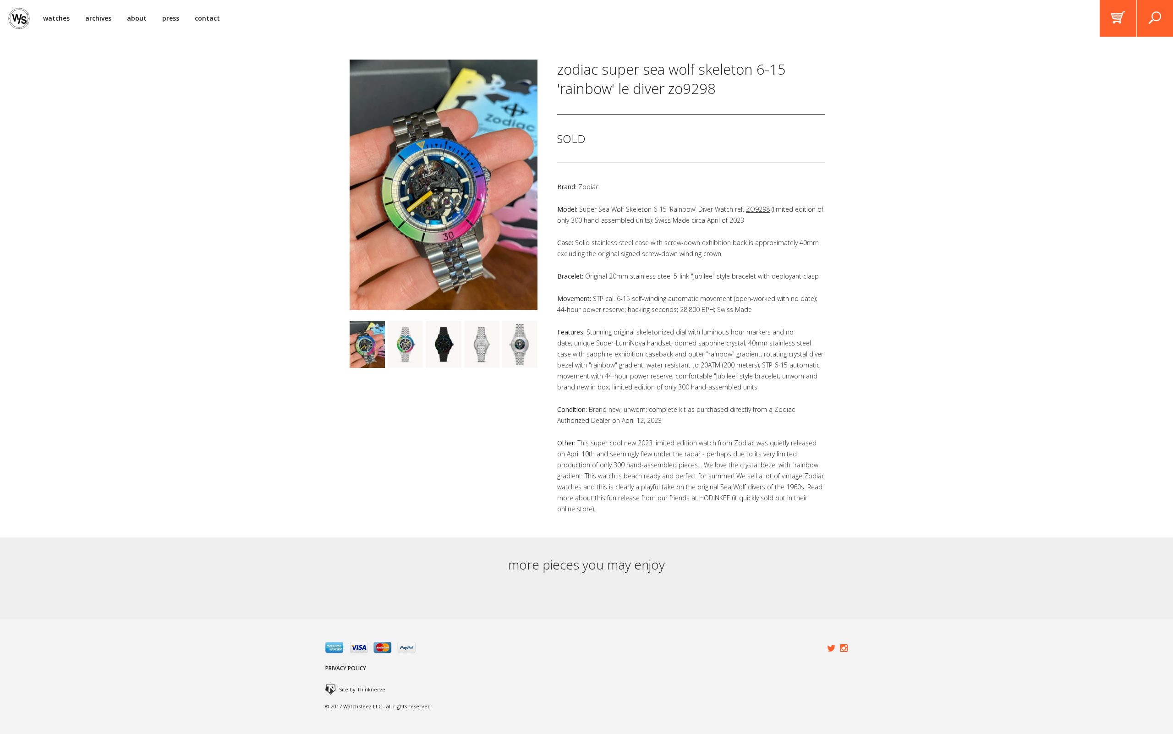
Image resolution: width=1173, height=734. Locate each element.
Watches (56, 18)
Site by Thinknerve (362, 689)
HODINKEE (714, 497)
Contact (207, 18)
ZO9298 (758, 209)
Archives (98, 18)
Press (170, 18)
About (137, 18)
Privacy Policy (345, 668)
